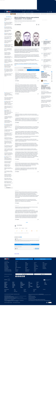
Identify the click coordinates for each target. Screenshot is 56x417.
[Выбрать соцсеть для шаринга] (38, 24)
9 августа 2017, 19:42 (16, 22)
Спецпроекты (44, 268)
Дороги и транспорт (18, 267)
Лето (26, 266)
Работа (35, 267)
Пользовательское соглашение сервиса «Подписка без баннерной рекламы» (36, 299)
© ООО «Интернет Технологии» (16, 302)
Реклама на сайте (6, 262)
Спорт (43, 262)
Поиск (26, 228)
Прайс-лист (5, 263)
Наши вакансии (6, 267)
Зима (26, 262)
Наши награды (6, 266)
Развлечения (36, 268)
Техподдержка (6, 268)
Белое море (16, 228)
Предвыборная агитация (7, 269)
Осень (35, 263)
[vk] (18, 276)
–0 (38, 242)
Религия (35, 269)
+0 (36, 242)
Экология (44, 266)
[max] (22, 276)
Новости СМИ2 (16, 253)
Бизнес (16, 263)
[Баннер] (13, 14)
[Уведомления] (49, 12)
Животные (16, 269)
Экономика (44, 267)
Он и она (35, 262)
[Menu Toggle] (5, 12)
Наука (26, 268)
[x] (24, 276)
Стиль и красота (45, 263)
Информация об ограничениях (31, 296)
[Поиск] (47, 12)
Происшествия (36, 266)
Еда (15, 268)
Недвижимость (27, 269)
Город (16, 266)
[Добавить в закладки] (36, 24)
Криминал (26, 263)
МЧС (19, 228)
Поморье (23, 228)
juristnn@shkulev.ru (22, 300)
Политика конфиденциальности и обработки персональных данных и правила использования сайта (39, 300)
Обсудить (17, 80)
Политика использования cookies (32, 297)
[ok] (20, 276)
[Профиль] (51, 12)
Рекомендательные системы (31, 298)
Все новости (8, 16)
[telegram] (16, 276)
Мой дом (26, 267)
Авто (16, 262)
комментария (18, 24)
